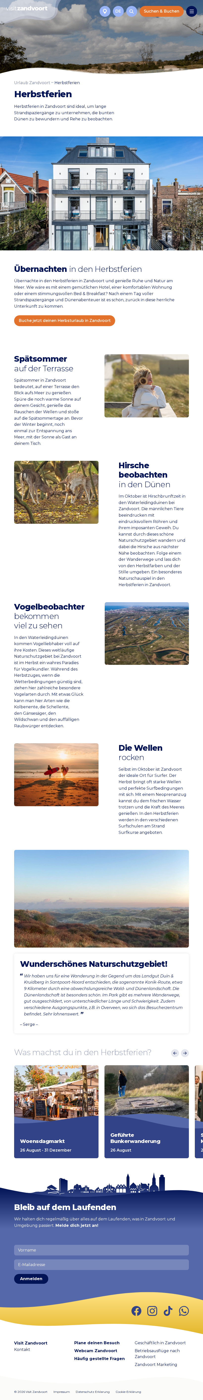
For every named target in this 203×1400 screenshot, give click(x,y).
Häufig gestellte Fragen (99, 1358)
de (118, 11)
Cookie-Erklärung (128, 1392)
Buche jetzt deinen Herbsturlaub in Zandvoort (65, 320)
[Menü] (191, 11)
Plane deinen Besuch (97, 1343)
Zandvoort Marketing (156, 1364)
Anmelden (31, 1278)
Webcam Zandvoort (95, 1350)
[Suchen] (131, 11)
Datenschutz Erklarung (93, 1392)
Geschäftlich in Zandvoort (160, 1343)
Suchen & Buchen (161, 11)
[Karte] (105, 11)
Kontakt (22, 1349)
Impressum (61, 1392)
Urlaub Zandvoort (32, 82)
